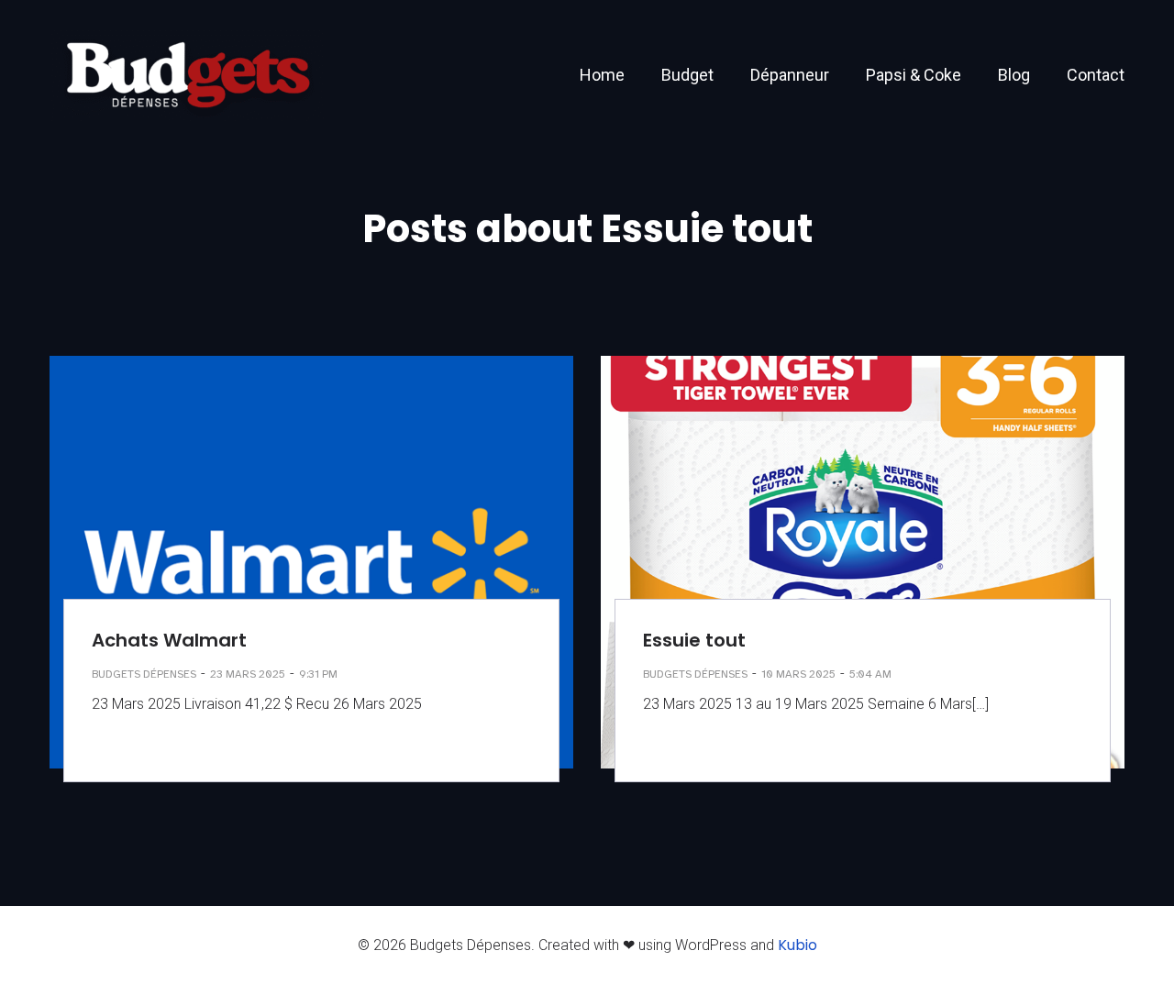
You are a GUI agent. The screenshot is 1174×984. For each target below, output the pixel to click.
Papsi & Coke (913, 74)
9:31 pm (318, 674)
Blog (1014, 74)
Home (602, 74)
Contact (1095, 74)
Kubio (797, 945)
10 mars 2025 (798, 674)
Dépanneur (789, 74)
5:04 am (870, 674)
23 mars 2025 (247, 674)
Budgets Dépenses (144, 674)
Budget (687, 74)
